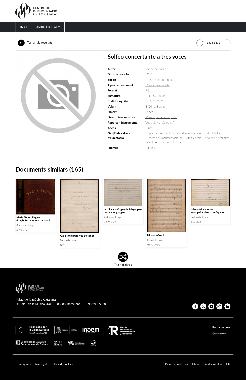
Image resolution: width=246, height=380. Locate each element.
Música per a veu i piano (161, 117)
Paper (149, 112)
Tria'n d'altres (123, 264)
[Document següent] (227, 43)
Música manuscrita (157, 85)
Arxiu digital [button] (46, 27)
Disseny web (23, 364)
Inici (23, 27)
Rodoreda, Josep (155, 69)
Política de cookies (62, 364)
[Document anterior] (199, 43)
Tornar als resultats (39, 42)
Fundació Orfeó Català (216, 364)
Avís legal (41, 364)
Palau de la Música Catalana (36, 299)
